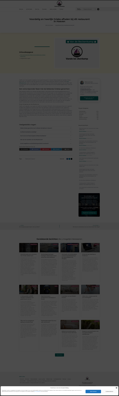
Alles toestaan (93, 391)
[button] (116, 387)
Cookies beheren (109, 391)
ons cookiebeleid (37, 391)
